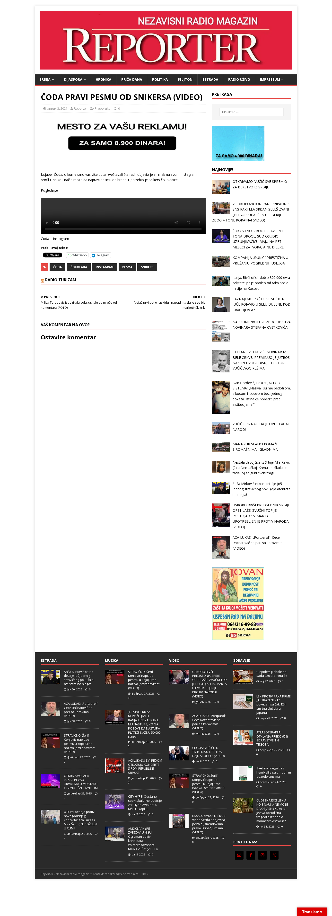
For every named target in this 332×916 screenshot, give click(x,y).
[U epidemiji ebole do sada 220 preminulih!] (243, 681)
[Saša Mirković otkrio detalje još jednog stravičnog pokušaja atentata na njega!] (50, 681)
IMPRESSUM (270, 79)
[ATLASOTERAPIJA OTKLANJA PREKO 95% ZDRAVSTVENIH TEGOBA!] (243, 742)
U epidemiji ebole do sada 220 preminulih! (271, 673)
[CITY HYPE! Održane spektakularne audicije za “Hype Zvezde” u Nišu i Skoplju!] (114, 806)
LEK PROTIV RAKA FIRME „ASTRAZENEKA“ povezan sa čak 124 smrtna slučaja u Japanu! (273, 704)
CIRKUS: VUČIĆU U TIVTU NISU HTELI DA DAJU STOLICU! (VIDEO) (208, 752)
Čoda (57, 267)
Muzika (111, 660)
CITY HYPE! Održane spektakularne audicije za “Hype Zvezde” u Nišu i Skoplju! (145, 802)
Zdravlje (241, 660)
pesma (127, 267)
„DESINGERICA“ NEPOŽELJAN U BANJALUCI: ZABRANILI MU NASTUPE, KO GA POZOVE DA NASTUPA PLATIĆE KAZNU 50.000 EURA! (144, 724)
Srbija (45, 79)
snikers (147, 267)
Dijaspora (73, 79)
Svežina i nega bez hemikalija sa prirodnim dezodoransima (273, 772)
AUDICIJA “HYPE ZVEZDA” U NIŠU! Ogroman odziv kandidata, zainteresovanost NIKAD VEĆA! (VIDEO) (142, 838)
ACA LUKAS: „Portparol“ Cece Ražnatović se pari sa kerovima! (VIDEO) (81, 709)
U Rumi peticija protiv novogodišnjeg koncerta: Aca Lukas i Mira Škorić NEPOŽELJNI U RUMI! (80, 820)
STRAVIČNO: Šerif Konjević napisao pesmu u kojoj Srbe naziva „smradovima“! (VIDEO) (80, 743)
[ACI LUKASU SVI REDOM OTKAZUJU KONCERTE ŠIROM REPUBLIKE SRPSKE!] (114, 770)
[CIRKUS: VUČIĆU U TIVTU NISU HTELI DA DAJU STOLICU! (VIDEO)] (179, 758)
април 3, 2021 (57, 108)
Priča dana (131, 79)
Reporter (80, 108)
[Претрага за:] (251, 112)
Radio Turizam (60, 279)
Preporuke (103, 108)
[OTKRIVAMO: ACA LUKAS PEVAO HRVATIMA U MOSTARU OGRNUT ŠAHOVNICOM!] (50, 786)
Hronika (103, 79)
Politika (160, 79)
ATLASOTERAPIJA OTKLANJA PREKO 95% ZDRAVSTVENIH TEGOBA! (272, 738)
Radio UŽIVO (239, 79)
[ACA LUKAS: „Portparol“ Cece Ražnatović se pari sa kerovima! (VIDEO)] (50, 713)
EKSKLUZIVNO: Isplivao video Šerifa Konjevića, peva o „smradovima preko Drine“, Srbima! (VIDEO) (209, 823)
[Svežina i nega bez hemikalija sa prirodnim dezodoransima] (243, 778)
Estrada (210, 79)
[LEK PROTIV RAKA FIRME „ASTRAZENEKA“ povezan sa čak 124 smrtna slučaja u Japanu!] (243, 706)
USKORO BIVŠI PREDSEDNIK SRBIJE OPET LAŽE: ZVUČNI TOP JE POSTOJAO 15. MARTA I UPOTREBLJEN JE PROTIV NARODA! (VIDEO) (209, 683)
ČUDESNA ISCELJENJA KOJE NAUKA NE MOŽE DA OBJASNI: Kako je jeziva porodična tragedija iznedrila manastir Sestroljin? (272, 810)
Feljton (185, 79)
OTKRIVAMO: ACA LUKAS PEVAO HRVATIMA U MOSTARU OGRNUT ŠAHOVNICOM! (81, 782)
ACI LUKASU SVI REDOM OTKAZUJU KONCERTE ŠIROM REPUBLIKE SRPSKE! (145, 766)
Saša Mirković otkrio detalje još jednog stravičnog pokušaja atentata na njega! (79, 677)
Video (174, 660)
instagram (105, 267)
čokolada (78, 267)
